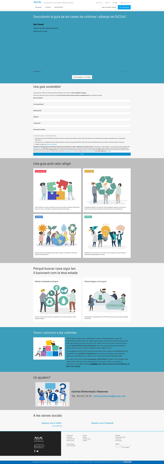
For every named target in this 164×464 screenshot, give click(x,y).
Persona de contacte (39, 129)
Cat (108, 2)
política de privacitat (51, 144)
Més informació (119, 461)
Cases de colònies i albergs (109, 7)
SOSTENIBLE (39, 217)
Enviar (82, 154)
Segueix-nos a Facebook (102, 423)
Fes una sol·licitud (124, 7)
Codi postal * (37, 123)
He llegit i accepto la (46, 144)
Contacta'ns (118, 439)
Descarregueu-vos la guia (82, 77)
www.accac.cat (39, 447)
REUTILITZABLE (89, 171)
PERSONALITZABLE (40, 171)
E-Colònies (69, 437)
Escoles (85, 435)
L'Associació (38, 7)
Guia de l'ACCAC (58, 7)
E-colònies (48, 7)
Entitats (85, 437)
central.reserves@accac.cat (109, 396)
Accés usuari (126, 2)
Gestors (85, 440)
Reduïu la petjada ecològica (46, 281)
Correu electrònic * (38, 104)
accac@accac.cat (40, 446)
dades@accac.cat (37, 148)
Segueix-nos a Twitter (52, 423)
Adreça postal (37, 110)
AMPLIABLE (88, 217)
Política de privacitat (120, 437)
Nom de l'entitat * (38, 98)
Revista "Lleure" (70, 440)
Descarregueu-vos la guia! (95, 281)
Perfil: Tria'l (99, 2)
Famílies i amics (87, 439)
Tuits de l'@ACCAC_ (57, 426)
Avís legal (108, 151)
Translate (127, 447)
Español (117, 444)
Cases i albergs (70, 444)
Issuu (41, 71)
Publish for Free (126, 71)
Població (35, 117)
